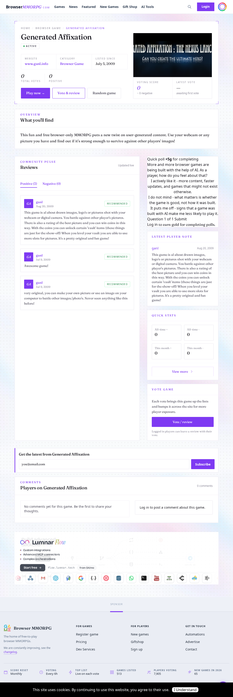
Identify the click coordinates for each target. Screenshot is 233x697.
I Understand (185, 689)
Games (59, 7)
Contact (191, 649)
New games (140, 634)
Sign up (137, 649)
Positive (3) (28, 184)
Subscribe (202, 464)
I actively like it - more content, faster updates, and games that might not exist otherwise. (183, 186)
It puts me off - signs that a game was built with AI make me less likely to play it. (182, 211)
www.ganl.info (36, 64)
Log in (152, 224)
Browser (28, 7)
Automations (195, 634)
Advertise (192, 642)
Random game (104, 93)
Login (206, 7)
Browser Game (48, 28)
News (73, 7)
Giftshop (137, 642)
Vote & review (69, 93)
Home (25, 28)
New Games (109, 7)
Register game (87, 634)
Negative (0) (52, 184)
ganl (39, 202)
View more (180, 371)
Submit (181, 219)
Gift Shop (130, 7)
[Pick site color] (222, 7)
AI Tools (147, 7)
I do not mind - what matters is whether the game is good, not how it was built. (182, 200)
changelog (10, 652)
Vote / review (182, 422)
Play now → (35, 93)
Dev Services (85, 649)
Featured (89, 7)
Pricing (81, 642)
